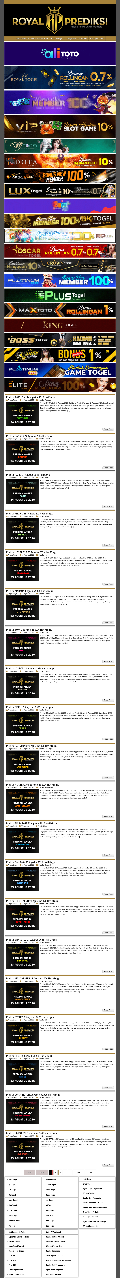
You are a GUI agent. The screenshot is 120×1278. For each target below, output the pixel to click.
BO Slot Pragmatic (90, 1226)
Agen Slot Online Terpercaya (94, 1221)
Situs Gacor (87, 1184)
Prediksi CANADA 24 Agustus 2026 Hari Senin (29, 436)
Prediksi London (44, 671)
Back (42, 1172)
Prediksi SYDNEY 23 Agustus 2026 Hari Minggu (30, 1017)
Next (78, 1172)
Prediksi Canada (44, 439)
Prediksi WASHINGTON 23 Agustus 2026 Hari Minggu (33, 1094)
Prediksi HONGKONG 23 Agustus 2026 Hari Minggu (31, 552)
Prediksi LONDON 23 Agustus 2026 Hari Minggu (30, 668)
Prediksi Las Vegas (45, 749)
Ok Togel (12, 1195)
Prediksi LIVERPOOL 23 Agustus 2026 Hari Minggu (31, 1133)
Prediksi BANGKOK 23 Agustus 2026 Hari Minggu (30, 862)
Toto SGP (12, 1260)
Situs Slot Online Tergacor (93, 1203)
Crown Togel (51, 1185)
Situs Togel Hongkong (55, 1256)
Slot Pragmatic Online (17, 1232)
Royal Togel (13, 1215)
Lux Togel (49, 1200)
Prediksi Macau (44, 594)
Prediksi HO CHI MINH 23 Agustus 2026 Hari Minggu (32, 901)
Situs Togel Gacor (16, 1270)
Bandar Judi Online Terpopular (95, 1207)
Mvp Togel (13, 1205)
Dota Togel (13, 1179)
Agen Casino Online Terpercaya (58, 1260)
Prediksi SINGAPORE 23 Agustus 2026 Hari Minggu (31, 823)
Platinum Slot (51, 1179)
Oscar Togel (50, 1190)
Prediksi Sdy (43, 1020)
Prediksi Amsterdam (45, 787)
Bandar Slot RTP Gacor (55, 1237)
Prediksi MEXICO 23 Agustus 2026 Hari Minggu (29, 513)
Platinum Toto (14, 1221)
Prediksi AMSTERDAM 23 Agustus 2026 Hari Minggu (32, 784)
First (29, 1172)
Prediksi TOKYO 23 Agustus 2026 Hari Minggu (29, 629)
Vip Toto (12, 1226)
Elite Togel (13, 1210)
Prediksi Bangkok (44, 865)
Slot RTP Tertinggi (16, 1274)
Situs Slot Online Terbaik (56, 1241)
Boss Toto (50, 1210)
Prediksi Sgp (42, 826)
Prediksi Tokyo (43, 632)
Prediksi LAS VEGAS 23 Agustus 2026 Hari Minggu (31, 746)
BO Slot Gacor (14, 1241)
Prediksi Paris (43, 477)
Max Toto (49, 1215)
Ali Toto (49, 1205)
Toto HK (12, 1256)
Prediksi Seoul (43, 1059)
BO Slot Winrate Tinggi (55, 1246)
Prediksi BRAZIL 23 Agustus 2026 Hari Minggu (29, 707)
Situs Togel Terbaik (91, 1212)
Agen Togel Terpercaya (92, 1189)
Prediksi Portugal (44, 400)
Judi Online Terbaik (53, 1274)
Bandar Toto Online (16, 1251)
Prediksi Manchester (46, 981)
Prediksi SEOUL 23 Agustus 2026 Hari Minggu (29, 1056)
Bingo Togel (50, 1195)
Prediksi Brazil (43, 710)
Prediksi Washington (45, 1097)
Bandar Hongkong (53, 1251)
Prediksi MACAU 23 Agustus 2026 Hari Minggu (29, 591)
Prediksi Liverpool (45, 1136)
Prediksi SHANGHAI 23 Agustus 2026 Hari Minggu (31, 939)
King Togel (50, 1226)
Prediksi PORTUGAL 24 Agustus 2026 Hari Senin (30, 397)
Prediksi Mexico (44, 516)
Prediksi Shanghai (45, 942)
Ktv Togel (12, 1190)
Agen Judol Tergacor (54, 1270)
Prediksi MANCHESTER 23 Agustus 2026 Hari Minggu (33, 978)
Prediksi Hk (42, 555)
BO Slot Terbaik (89, 1193)
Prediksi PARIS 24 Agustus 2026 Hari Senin (28, 474)
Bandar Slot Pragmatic (92, 1198)
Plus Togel (50, 1221)
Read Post (108, 429)
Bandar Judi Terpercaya (55, 1265)
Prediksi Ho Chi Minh (46, 904)
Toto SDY (12, 1265)
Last (90, 1172)
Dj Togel (12, 1185)
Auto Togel (13, 1200)
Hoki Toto (87, 1179)
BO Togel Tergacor (90, 1217)
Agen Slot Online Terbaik (19, 1237)
